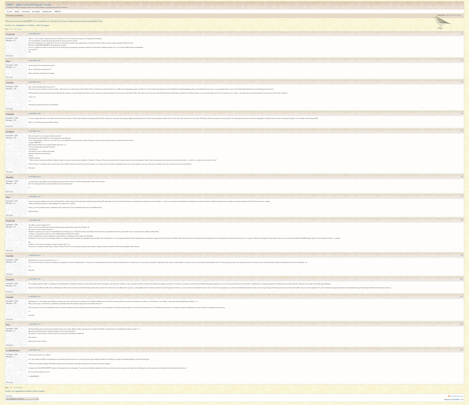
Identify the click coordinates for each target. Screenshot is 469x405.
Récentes (449, 15)
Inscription (36, 11)
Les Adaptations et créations (24, 25)
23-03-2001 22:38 (35, 350)
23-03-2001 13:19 (35, 196)
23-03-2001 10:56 (35, 279)
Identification (47, 11)
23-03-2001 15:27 (35, 296)
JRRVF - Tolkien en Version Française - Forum (28, 4)
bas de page (18, 29)
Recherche (26, 11)
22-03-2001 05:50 (35, 82)
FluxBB (456, 399)
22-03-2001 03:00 (35, 60)
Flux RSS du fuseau (456, 396)
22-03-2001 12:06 (35, 113)
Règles (17, 11)
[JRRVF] (57, 11)
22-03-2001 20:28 (35, 176)
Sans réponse (457, 15)
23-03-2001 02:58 (35, 220)
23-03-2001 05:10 (35, 255)
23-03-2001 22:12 (35, 324)
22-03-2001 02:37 (35, 33)
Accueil (9, 11)
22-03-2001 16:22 (35, 131)
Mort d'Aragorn (43, 25)
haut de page (18, 387)
